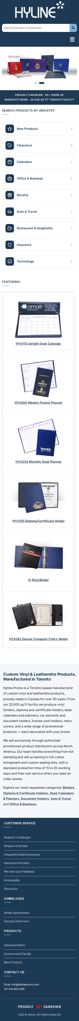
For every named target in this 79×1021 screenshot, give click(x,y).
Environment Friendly (17, 953)
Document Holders (35, 799)
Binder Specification (17, 912)
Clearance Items (14, 945)
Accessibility (12, 880)
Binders (68, 788)
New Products (13, 962)
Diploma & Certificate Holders (25, 793)
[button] (39, 40)
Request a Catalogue (17, 837)
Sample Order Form (16, 921)
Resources (11, 888)
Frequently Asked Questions (22, 854)
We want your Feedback (19, 871)
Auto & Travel (61, 799)
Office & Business (23, 804)
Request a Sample (16, 846)
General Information (17, 863)
